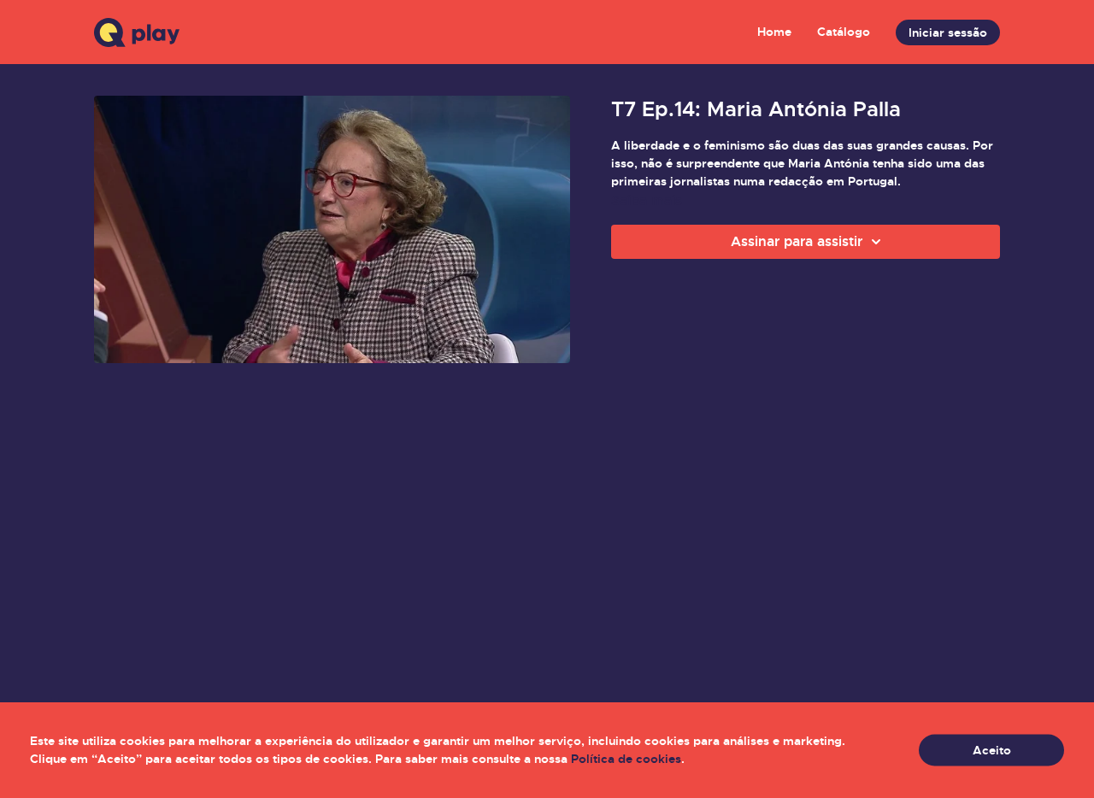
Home (774, 31)
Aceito (992, 750)
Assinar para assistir (796, 241)
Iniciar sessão (948, 32)
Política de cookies (626, 758)
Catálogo (843, 31)
